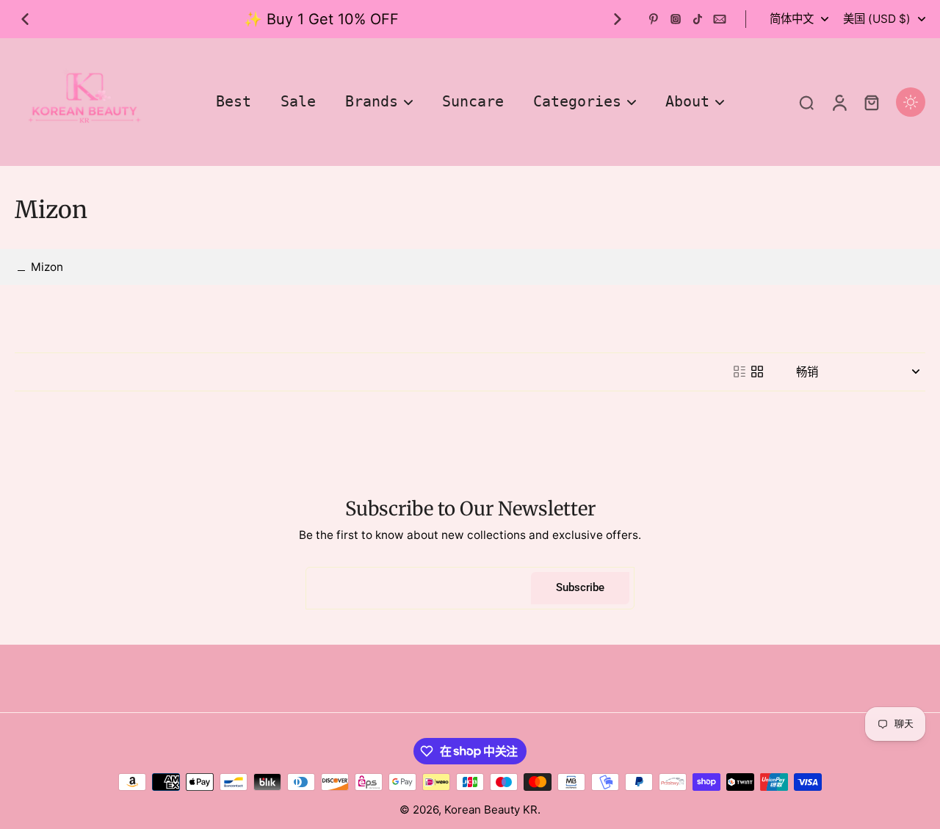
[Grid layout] (757, 371)
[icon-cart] (871, 102)
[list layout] (739, 371)
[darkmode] (910, 102)
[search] (806, 102)
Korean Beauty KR (491, 810)
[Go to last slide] (25, 19)
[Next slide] (617, 19)
